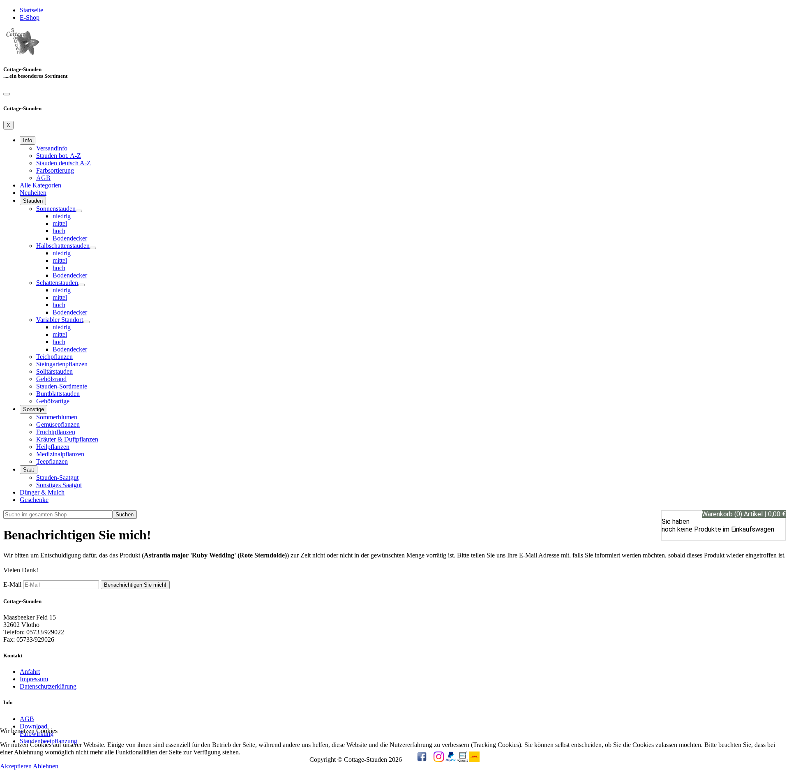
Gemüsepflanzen (58, 424)
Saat (28, 470)
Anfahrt (30, 671)
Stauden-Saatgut (57, 477)
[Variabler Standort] (86, 322)
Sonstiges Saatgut (59, 484)
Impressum (34, 678)
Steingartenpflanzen (62, 364)
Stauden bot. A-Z (58, 155)
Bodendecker (70, 238)
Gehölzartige (52, 401)
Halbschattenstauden (63, 245)
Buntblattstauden (58, 393)
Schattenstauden (57, 282)
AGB (43, 177)
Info (27, 140)
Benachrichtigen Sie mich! (135, 585)
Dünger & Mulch (42, 492)
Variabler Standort (59, 319)
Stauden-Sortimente (61, 386)
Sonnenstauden (56, 208)
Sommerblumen (56, 417)
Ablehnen (45, 766)
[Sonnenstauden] (79, 211)
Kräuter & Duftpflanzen (67, 439)
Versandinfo (51, 148)
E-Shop (29, 17)
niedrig (62, 216)
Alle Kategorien (40, 185)
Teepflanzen (52, 461)
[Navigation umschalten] (6, 94)
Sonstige (33, 409)
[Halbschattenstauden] (93, 248)
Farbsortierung (55, 170)
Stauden (33, 201)
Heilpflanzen (52, 446)
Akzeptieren (16, 766)
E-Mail (12, 584)
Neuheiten (33, 192)
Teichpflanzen (54, 356)
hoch (59, 230)
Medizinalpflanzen (60, 454)
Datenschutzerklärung (48, 686)
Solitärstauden (54, 371)
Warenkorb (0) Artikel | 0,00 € (744, 514)
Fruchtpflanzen (55, 431)
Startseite (31, 10)
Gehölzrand (51, 378)
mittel (60, 223)
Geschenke (34, 499)
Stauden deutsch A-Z (63, 163)
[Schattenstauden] (81, 285)
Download (33, 726)
